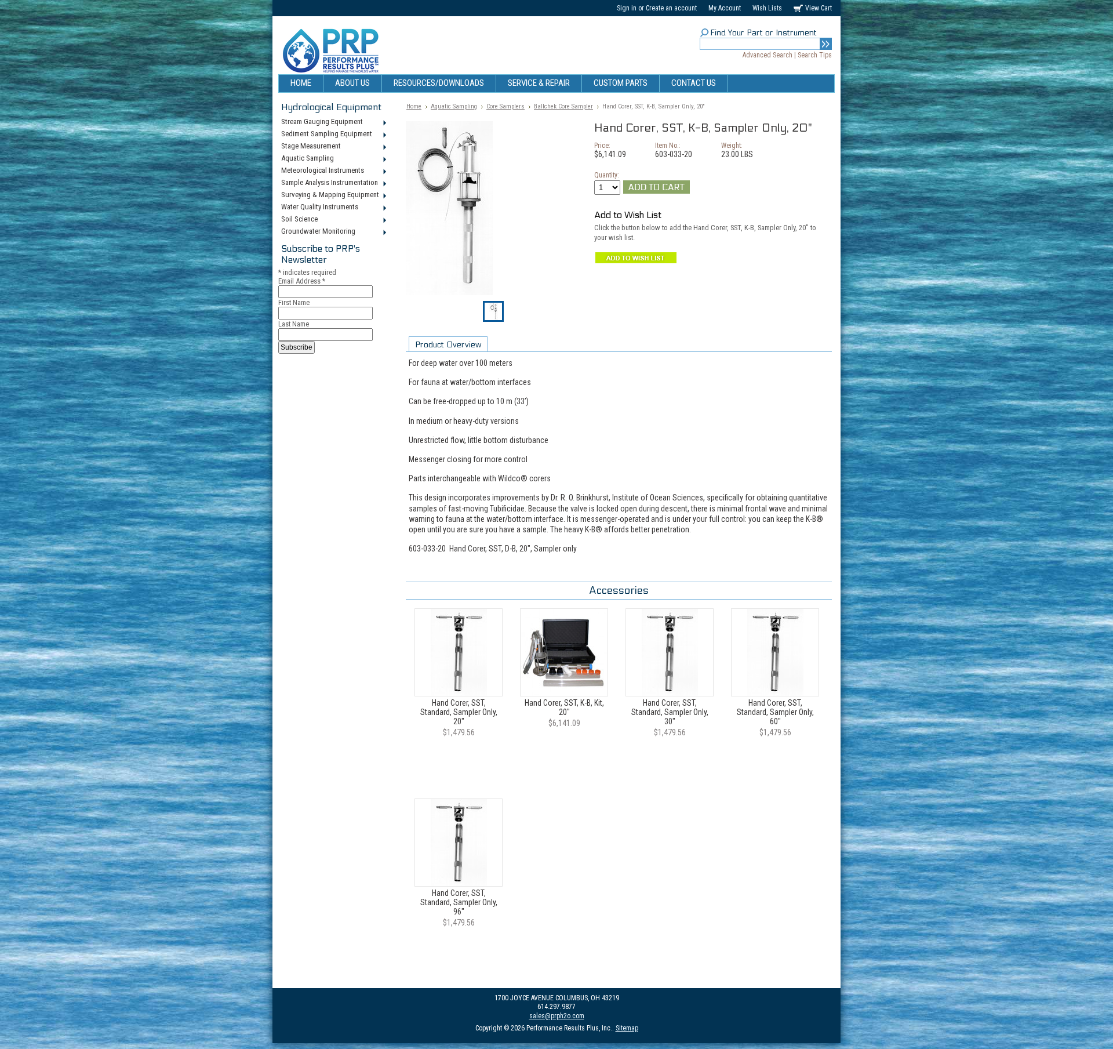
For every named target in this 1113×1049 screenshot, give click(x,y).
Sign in (626, 8)
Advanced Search (767, 55)
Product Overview (448, 345)
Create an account (671, 8)
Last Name (293, 324)
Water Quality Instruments (318, 207)
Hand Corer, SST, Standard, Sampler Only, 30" (669, 712)
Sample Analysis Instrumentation (328, 183)
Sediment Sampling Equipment (325, 134)
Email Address (301, 281)
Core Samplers (505, 106)
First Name (294, 302)
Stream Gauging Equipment (320, 122)
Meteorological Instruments (321, 171)
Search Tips (815, 55)
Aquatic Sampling (306, 159)
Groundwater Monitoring (316, 232)
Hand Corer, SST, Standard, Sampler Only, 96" (458, 902)
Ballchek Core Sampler (563, 106)
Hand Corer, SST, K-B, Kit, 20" (564, 707)
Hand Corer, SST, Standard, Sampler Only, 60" (775, 712)
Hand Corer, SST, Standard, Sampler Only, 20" (458, 712)
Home (413, 106)
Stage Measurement (309, 146)
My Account (724, 8)
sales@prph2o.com (556, 1016)
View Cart (818, 8)
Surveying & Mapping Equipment (328, 195)
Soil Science (298, 220)
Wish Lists (767, 8)
